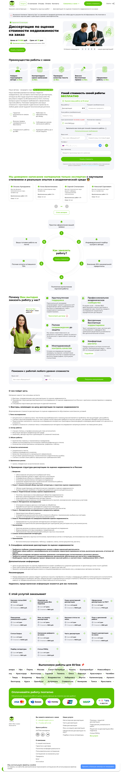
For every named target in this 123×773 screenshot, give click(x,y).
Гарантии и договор (43, 746)
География (40, 761)
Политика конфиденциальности (48, 748)
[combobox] (73, 108)
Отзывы (41, 3)
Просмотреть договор (56, 316)
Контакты (55, 3)
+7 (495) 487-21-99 (44, 723)
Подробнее (88, 353)
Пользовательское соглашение (47, 751)
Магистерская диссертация (73, 720)
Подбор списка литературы (73, 735)
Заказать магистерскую (17, 9)
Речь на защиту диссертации (74, 728)
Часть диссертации (70, 723)
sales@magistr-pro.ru (46, 720)
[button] (56, 206)
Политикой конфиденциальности (90, 165)
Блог (37, 759)
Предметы (40, 756)
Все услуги (94, 736)
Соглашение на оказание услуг (47, 754)
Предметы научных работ (40, 9)
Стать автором (61, 212)
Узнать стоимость (93, 3)
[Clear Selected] (82, 108)
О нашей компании (43, 743)
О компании (32, 3)
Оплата (48, 3)
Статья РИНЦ (95, 733)
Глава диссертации (70, 725)
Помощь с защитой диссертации (97, 721)
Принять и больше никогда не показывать (98, 766)
